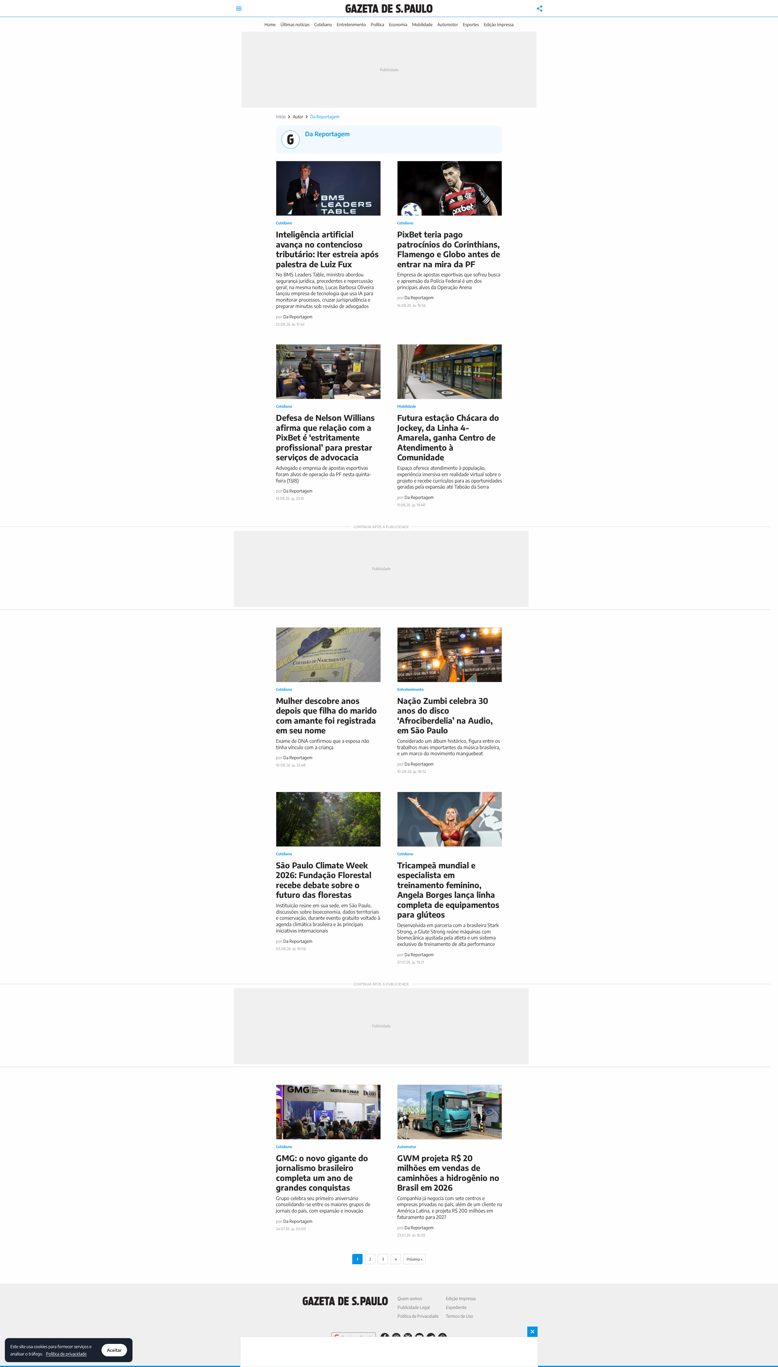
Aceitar (114, 1350)
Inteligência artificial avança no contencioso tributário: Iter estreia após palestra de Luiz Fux (327, 249)
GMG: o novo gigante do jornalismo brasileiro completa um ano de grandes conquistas (322, 1173)
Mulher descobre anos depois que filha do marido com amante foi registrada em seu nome (326, 715)
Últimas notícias (295, 24)
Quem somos (410, 1298)
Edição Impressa (499, 24)
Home (270, 24)
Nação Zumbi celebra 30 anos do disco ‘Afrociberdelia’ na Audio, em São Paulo (445, 715)
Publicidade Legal (414, 1307)
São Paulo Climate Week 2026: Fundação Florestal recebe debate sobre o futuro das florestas (323, 880)
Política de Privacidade (418, 1316)
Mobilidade (422, 24)
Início (281, 116)
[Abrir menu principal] (239, 8)
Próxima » (414, 1259)
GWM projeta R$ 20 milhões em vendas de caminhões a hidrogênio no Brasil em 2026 (448, 1173)
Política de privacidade (66, 1353)
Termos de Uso (459, 1316)
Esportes (471, 24)
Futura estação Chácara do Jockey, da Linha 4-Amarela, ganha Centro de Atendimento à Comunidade (448, 437)
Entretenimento (351, 24)
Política (377, 24)
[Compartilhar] (539, 8)
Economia (398, 24)
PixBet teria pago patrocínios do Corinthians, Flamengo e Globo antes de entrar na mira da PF (448, 249)
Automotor (447, 24)
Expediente (456, 1307)
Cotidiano (323, 24)
